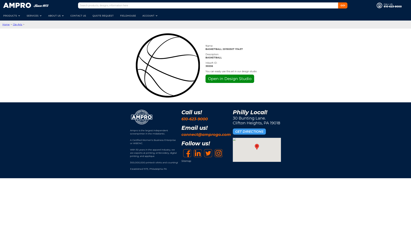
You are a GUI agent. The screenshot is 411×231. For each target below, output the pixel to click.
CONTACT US (78, 15)
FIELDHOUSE (128, 15)
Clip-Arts (17, 24)
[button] (11, 16)
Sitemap (186, 161)
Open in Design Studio (230, 78)
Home (6, 24)
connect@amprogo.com (206, 134)
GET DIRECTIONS (249, 131)
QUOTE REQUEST (103, 15)
